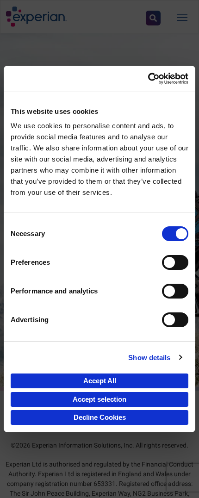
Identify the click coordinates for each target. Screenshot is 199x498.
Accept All (99, 381)
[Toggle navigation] (182, 17)
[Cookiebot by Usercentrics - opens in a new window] (147, 79)
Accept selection (99, 399)
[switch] (175, 262)
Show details (149, 357)
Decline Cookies (100, 417)
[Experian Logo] (36, 16)
